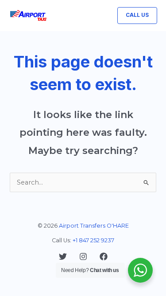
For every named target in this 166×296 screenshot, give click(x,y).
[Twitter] (63, 256)
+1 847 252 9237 (93, 240)
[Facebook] (104, 256)
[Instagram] (83, 256)
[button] (137, 15)
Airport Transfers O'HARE (94, 225)
